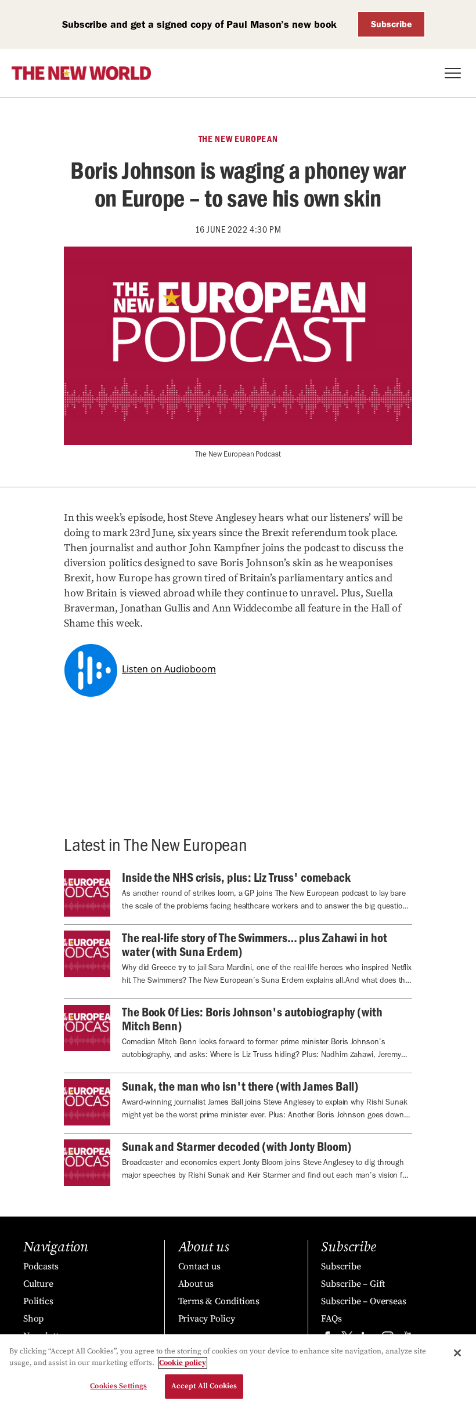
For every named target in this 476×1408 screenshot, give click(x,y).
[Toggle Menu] (452, 73)
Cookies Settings (118, 1386)
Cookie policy (182, 1362)
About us (196, 1284)
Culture (38, 1284)
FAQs (331, 1318)
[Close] (457, 1353)
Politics (38, 1301)
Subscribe (391, 24)
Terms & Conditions (218, 1301)
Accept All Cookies (204, 1386)
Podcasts (40, 1266)
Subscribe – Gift (353, 1284)
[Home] (81, 73)
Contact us (199, 1266)
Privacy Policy (206, 1318)
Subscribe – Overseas (363, 1301)
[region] (238, 1371)
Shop (33, 1318)
